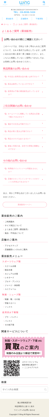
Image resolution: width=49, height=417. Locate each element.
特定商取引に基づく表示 (24, 406)
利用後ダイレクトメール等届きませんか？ (23, 170)
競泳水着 (8, 270)
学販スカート (10, 303)
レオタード (9, 277)
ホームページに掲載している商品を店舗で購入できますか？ (23, 115)
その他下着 (9, 325)
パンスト (8, 321)
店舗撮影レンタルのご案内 (16, 249)
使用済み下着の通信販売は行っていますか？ (23, 92)
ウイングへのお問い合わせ (24, 410)
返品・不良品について (14, 233)
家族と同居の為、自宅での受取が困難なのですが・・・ (23, 147)
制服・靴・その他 (12, 299)
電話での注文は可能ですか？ (19, 124)
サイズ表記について (13, 225)
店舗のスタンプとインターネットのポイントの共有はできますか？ (23, 180)
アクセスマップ (11, 246)
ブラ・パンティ (11, 317)
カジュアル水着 (11, 274)
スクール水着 (10, 266)
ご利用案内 (9, 222)
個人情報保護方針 (24, 403)
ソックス (8, 307)
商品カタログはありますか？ (19, 139)
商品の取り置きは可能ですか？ (20, 131)
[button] (45, 389)
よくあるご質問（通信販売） (17, 229)
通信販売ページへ (25, 205)
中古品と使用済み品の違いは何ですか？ (23, 77)
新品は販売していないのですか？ (21, 84)
